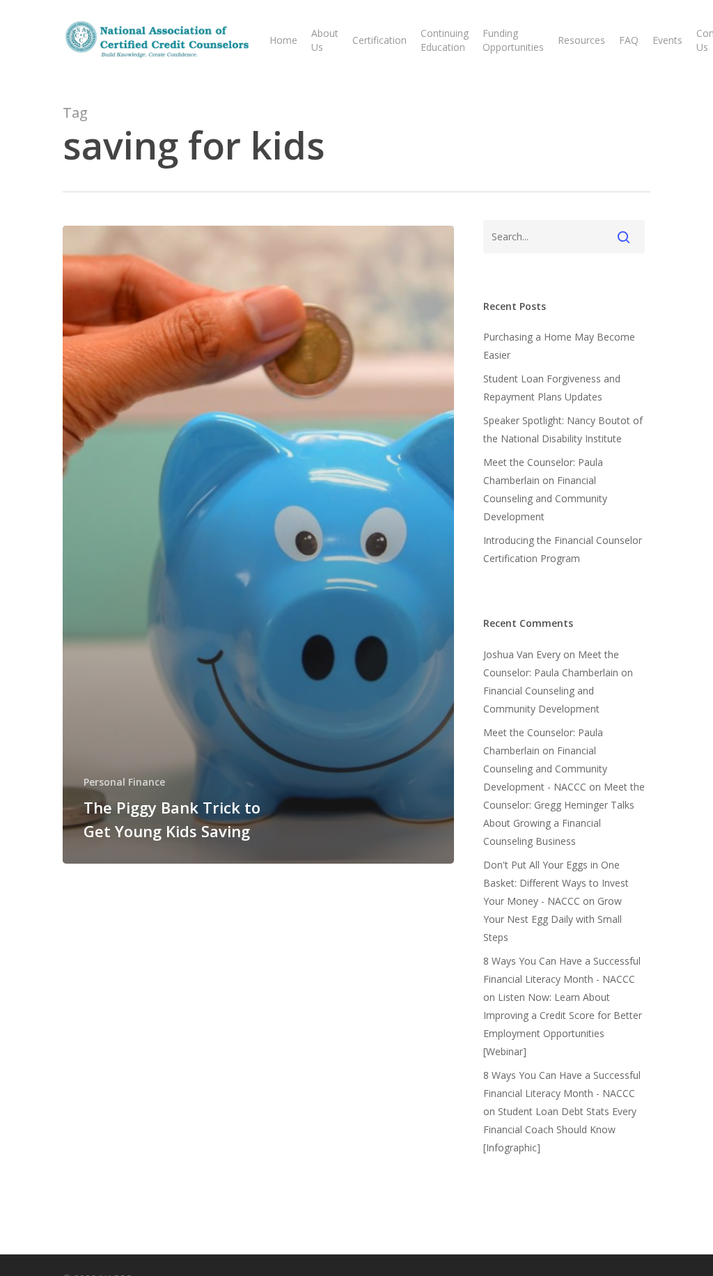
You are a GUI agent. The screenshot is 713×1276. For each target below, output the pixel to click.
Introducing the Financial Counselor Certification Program (562, 549)
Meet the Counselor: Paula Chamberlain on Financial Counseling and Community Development (545, 489)
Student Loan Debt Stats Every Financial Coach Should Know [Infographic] (559, 1129)
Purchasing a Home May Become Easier (559, 345)
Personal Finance (124, 781)
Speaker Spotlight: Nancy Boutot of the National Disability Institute (563, 429)
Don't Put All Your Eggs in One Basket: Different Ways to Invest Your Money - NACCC (556, 883)
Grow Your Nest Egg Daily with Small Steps (552, 919)
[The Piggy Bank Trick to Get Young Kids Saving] (258, 545)
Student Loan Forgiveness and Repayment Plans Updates (551, 387)
